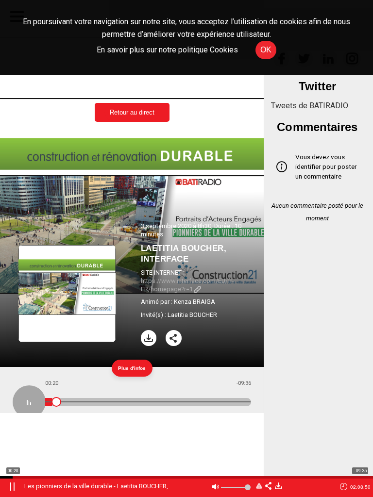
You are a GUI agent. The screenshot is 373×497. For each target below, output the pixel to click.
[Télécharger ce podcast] (278, 486)
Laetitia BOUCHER (192, 314)
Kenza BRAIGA (194, 301)
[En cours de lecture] (29, 401)
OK (265, 50)
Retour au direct (132, 112)
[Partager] (174, 338)
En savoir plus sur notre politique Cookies (167, 49)
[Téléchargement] (149, 338)
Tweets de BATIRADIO (309, 105)
